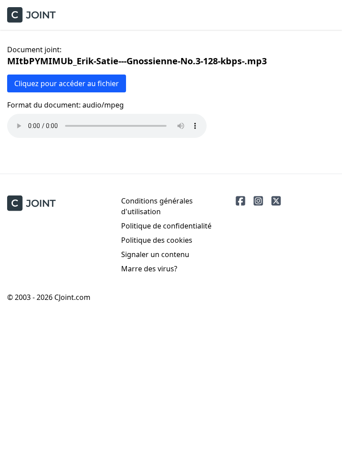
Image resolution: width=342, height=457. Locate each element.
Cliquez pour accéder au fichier (66, 83)
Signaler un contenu (155, 254)
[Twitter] (276, 200)
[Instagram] (258, 200)
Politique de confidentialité (166, 226)
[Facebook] (240, 200)
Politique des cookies (156, 240)
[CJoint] (31, 203)
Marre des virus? (149, 269)
